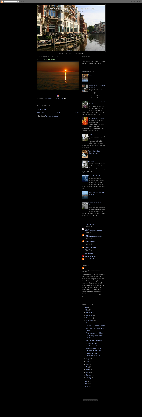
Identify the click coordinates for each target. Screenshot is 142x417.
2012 (86, 310)
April (87, 369)
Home (58, 112)
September (89, 320)
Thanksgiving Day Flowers (96, 118)
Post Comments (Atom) (52, 116)
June (88, 364)
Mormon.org (89, 253)
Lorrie (86, 235)
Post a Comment (42, 109)
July (87, 361)
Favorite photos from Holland (94, 333)
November (89, 315)
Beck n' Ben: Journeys (92, 259)
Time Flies (87, 249)
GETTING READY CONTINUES (93, 237)
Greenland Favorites (92, 343)
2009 (86, 386)
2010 (86, 384)
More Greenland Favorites (93, 346)
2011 (86, 381)
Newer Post (40, 112)
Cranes (90, 75)
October (88, 318)
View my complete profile (91, 299)
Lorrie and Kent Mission (71, 8)
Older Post (76, 112)
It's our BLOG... (90, 241)
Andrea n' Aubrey (90, 247)
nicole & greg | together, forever (93, 230)
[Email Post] (65, 98)
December (89, 312)
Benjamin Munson (90, 256)
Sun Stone (91, 161)
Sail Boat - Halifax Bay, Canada (95, 325)
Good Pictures (89, 224)
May (87, 367)
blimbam (87, 229)
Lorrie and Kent (90, 268)
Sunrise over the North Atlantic (95, 323)
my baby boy (88, 243)
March (88, 372)
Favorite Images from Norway (95, 340)
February (89, 375)
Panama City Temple (94, 176)
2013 (86, 307)
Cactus (90, 134)
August (88, 359)
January (88, 378)
